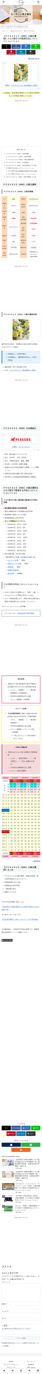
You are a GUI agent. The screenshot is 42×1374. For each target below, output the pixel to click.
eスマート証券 (13, 560)
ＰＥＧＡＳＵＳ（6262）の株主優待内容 (21, 159)
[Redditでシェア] (25, 852)
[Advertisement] (21, 123)
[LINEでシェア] (7, 858)
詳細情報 (33, 247)
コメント (6, 1282)
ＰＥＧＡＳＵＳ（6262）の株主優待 (17, 153)
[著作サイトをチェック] (11, 1145)
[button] (30, 52)
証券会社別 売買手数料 (25, 613)
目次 (18, 149)
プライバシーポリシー (11, 1364)
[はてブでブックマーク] (35, 852)
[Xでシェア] (7, 846)
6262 (13, 199)
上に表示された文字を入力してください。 (17, 1328)
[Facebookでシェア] (7, 852)
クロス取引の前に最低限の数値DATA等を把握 (22, 171)
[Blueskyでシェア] (25, 846)
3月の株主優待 (8, 940)
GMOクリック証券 (14, 563)
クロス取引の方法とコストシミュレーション (22, 174)
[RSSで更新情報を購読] (21, 1150)
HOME (11, 1361)
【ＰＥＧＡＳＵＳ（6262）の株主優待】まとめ (21, 177)
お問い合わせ (31, 1367)
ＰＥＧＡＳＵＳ (33, 199)
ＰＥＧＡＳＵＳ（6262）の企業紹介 (17, 162)
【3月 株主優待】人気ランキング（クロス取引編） (20, 919)
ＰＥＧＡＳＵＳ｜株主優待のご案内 (24, 85)
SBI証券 (10, 567)
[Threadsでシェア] (16, 852)
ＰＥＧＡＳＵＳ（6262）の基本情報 (19, 156)
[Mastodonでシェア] (16, 846)
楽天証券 (11, 573)
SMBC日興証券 (13, 570)
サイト (4, 1318)
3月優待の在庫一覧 (28, 557)
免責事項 (31, 1364)
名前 (4, 1304)
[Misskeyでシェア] (35, 846)
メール (5, 1311)
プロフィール (11, 1367)
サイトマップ (31, 1361)
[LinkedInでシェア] (25, 858)
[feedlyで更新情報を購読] (30, 1145)
